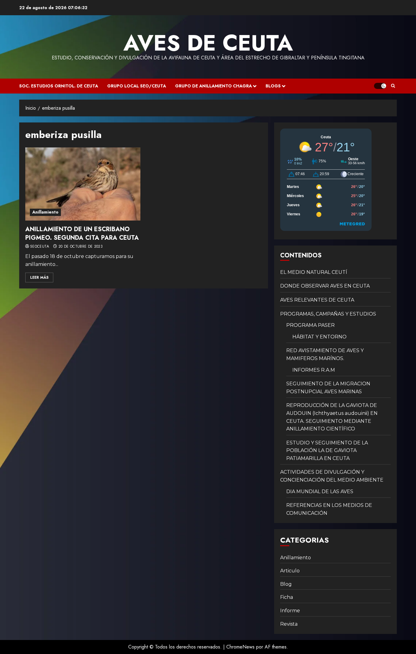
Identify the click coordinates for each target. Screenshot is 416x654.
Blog (286, 584)
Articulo (290, 571)
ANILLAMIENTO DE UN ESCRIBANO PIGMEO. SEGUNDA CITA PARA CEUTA (82, 233)
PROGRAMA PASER (310, 325)
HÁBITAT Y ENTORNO (319, 337)
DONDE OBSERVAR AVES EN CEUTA (325, 286)
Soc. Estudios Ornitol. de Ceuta (58, 86)
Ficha (286, 597)
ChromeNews (240, 646)
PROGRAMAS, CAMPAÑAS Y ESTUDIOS (328, 314)
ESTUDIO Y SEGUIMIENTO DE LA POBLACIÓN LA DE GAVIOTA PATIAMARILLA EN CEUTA (327, 450)
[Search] (393, 86)
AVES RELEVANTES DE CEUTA (317, 300)
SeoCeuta (39, 246)
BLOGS (273, 86)
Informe (290, 610)
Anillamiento (45, 212)
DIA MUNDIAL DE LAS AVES (319, 491)
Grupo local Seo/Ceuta (136, 86)
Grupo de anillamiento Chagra (213, 86)
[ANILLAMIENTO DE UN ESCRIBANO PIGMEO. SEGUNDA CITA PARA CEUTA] (82, 184)
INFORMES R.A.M (313, 370)
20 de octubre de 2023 (80, 246)
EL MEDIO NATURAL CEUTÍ (313, 272)
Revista (289, 624)
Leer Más (39, 277)
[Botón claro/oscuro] (380, 86)
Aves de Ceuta (208, 43)
